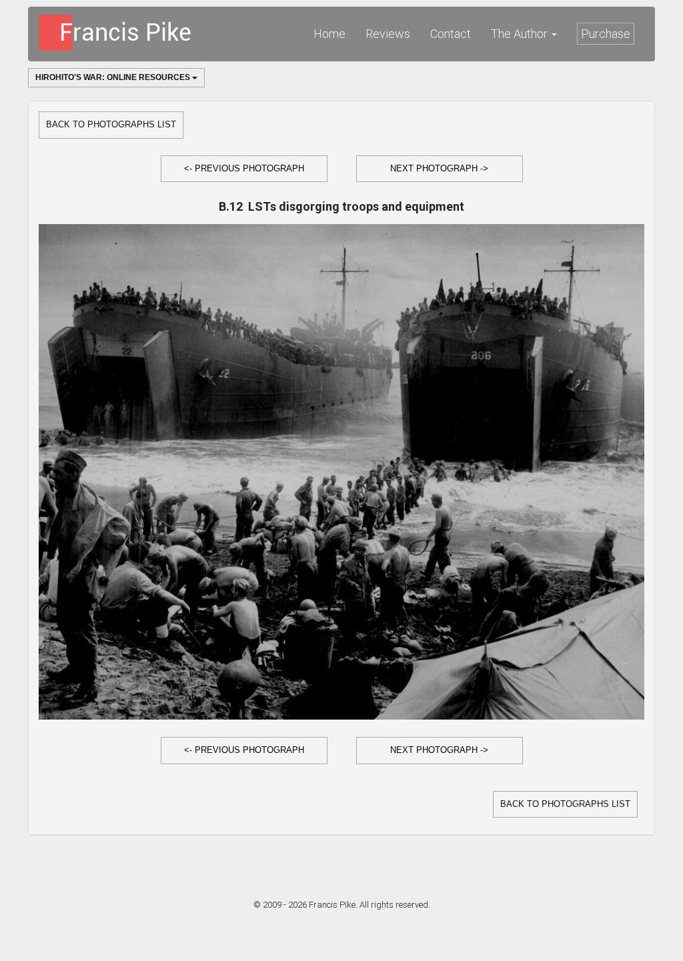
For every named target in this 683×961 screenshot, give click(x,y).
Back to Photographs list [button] (111, 124)
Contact (450, 34)
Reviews (388, 34)
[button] (244, 169)
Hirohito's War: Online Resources (113, 77)
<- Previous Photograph (244, 168)
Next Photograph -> (439, 168)
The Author (520, 34)
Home (329, 34)
